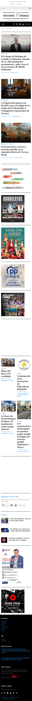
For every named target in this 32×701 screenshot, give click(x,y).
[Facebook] (3, 505)
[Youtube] (16, 505)
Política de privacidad (8, 699)
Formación (4, 628)
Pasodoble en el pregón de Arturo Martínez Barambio (20, 530)
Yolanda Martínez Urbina (7, 380)
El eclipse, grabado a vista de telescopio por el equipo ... (19, 539)
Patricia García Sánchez (23, 451)
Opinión (13, 4)
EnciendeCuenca (15, 72)
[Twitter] (7, 505)
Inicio (3, 28)
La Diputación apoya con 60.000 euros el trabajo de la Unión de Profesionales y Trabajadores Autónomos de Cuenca (15, 108)
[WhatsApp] (24, 505)
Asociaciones (4, 627)
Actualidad (3, 621)
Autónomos (4, 53)
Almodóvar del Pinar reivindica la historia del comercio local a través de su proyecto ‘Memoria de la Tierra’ (15, 650)
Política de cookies (14, 697)
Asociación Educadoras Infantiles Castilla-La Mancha (23, 395)
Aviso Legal (4, 697)
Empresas (3, 623)
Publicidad (18, 4)
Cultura (11, 144)
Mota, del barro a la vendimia (6, 373)
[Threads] (20, 505)
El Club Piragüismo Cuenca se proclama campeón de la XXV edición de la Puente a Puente (15, 658)
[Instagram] (12, 505)
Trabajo (3, 625)
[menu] (3, 24)
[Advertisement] (16, 337)
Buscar (30, 8)
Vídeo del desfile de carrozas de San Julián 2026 (20, 519)
